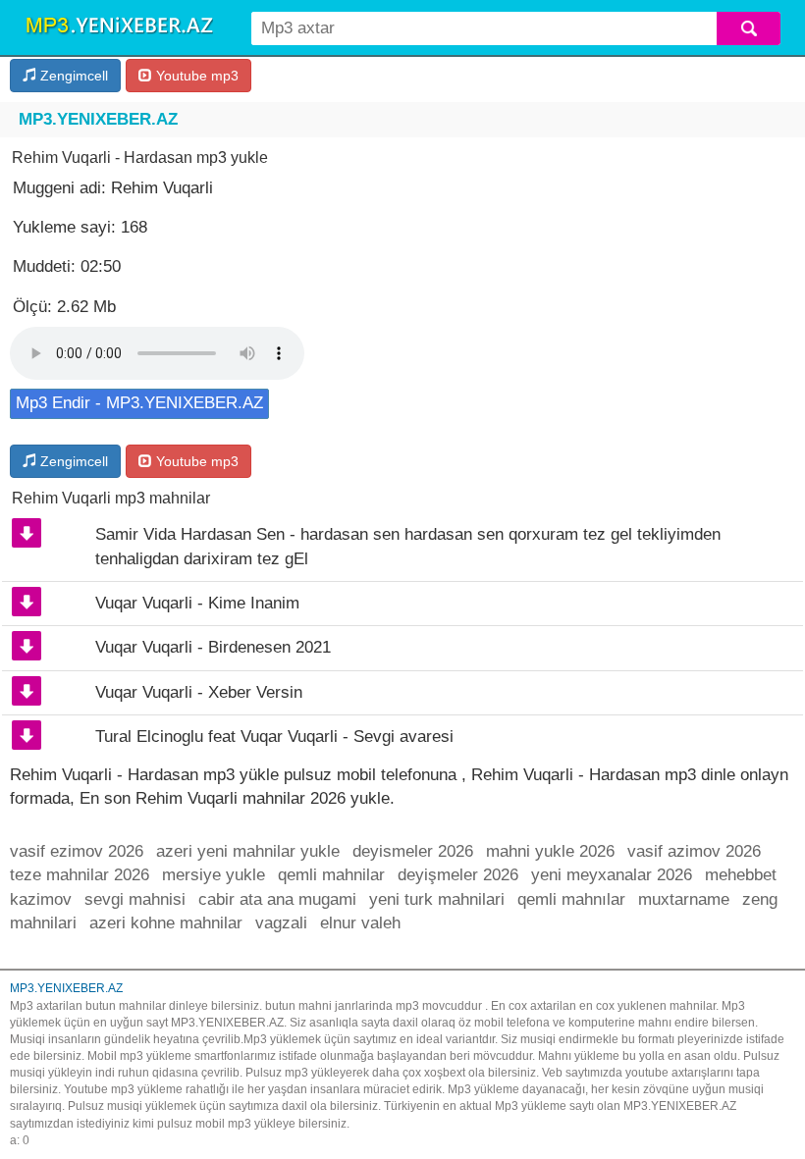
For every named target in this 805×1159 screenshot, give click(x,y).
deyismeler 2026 (412, 851)
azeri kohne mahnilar (165, 923)
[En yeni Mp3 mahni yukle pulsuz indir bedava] (119, 26)
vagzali (281, 923)
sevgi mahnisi (135, 899)
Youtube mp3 (195, 75)
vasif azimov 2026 (694, 851)
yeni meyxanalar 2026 (611, 875)
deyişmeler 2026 (458, 875)
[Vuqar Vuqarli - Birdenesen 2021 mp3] (26, 645)
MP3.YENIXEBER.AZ (98, 119)
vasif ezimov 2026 (76, 851)
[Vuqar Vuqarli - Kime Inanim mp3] (26, 601)
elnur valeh (360, 923)
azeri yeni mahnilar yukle (248, 851)
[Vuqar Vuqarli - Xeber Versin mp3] (26, 691)
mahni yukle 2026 (550, 851)
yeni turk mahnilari (437, 899)
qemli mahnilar (331, 875)
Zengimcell (72, 75)
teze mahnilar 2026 (79, 875)
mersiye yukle (213, 875)
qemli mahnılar (571, 899)
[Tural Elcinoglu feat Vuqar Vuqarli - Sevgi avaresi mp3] (26, 735)
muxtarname (683, 899)
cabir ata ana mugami (277, 899)
